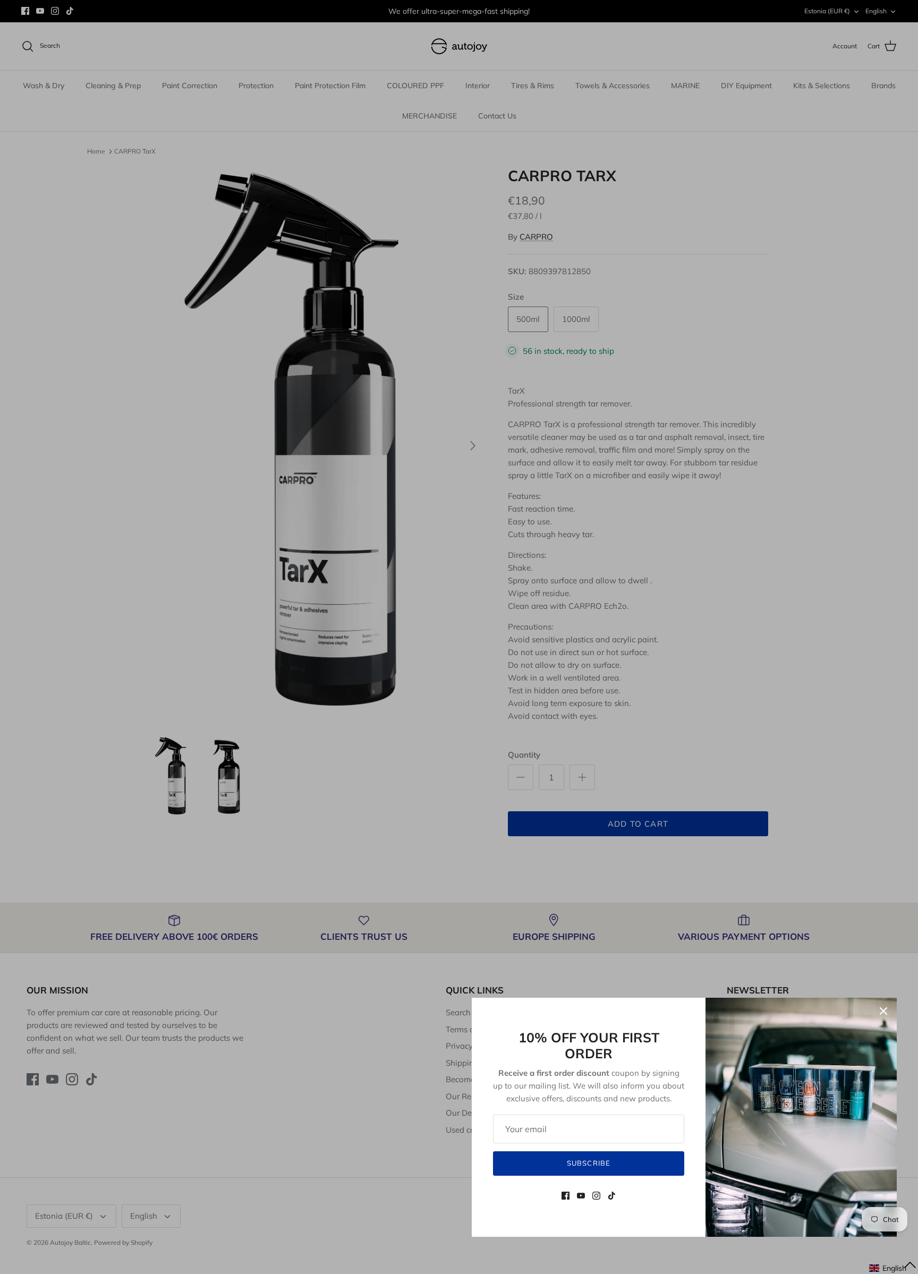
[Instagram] (596, 1196)
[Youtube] (581, 1196)
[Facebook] (566, 1196)
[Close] (883, 1011)
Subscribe (588, 1163)
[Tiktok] (612, 1196)
